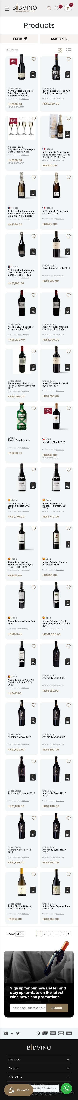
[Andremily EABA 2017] (56, 653)
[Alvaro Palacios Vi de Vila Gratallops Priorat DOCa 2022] (22, 653)
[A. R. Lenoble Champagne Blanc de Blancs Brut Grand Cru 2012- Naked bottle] (22, 185)
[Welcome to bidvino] (25, 8)
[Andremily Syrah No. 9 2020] (56, 825)
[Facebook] (12, 1033)
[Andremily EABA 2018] (22, 712)
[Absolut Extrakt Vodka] (22, 416)
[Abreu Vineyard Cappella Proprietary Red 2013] (22, 302)
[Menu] (7, 8)
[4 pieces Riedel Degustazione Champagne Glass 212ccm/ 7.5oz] (22, 125)
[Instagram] (6, 1033)
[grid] (60, 50)
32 (62, 934)
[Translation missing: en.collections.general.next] (68, 933)
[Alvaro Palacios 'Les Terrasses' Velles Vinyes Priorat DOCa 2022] (22, 536)
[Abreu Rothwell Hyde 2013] (56, 244)
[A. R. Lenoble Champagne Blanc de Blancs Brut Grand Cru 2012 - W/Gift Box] (56, 126)
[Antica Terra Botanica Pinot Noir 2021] (56, 881)
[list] (68, 50)
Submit (56, 1008)
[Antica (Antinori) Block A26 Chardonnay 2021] (22, 881)
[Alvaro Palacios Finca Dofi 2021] (22, 594)
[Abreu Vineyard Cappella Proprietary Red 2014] (56, 302)
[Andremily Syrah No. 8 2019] (22, 825)
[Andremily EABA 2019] (56, 712)
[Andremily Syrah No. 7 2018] (56, 769)
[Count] (68, 8)
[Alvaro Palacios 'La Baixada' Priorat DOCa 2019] (56, 477)
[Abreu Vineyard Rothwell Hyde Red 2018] (56, 359)
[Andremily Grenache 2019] (22, 769)
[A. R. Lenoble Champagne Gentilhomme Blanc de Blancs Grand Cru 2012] (22, 244)
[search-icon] (49, 8)
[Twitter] (18, 1033)
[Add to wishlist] (34, 58)
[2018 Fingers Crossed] (56, 66)
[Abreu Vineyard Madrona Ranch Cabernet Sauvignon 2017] (22, 359)
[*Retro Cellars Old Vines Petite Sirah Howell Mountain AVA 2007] (22, 66)
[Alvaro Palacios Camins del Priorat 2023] (56, 536)
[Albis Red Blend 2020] (56, 416)
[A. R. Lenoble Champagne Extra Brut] (56, 185)
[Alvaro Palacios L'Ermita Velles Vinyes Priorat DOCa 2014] (56, 594)
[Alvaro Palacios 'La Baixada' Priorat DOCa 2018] (22, 477)
